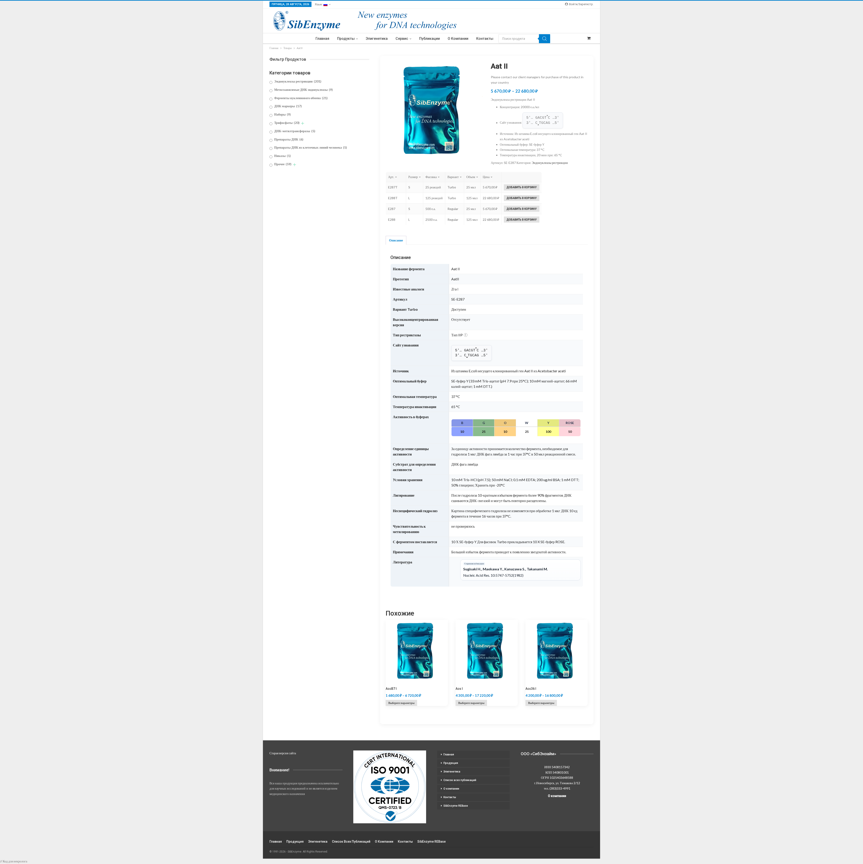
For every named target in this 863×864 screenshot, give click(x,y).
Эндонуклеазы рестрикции (550, 163)
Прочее (282, 164)
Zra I (454, 289)
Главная (322, 38)
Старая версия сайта (282, 753)
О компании (458, 38)
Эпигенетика (377, 38)
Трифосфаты (287, 123)
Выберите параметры (401, 703)
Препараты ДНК (288, 139)
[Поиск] (544, 38)
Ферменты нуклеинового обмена (301, 98)
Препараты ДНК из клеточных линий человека (310, 147)
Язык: (319, 4)
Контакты (484, 38)
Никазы (282, 156)
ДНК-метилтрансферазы (294, 131)
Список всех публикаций (459, 780)
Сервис (402, 38)
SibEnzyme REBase (455, 805)
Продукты (346, 38)
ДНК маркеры (288, 106)
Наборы (282, 114)
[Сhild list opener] (302, 123)
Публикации (429, 38)
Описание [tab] (396, 240)
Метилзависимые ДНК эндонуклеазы (303, 90)
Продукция (450, 763)
